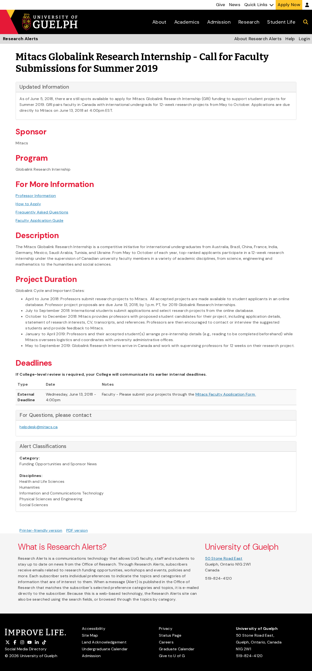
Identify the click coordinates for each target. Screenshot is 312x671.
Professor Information (36, 195)
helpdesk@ (30, 426)
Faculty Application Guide (39, 220)
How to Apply (28, 203)
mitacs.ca (49, 426)
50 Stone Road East (223, 558)
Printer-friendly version (41, 530)
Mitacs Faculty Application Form (225, 394)
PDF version (77, 530)
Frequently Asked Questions (42, 212)
